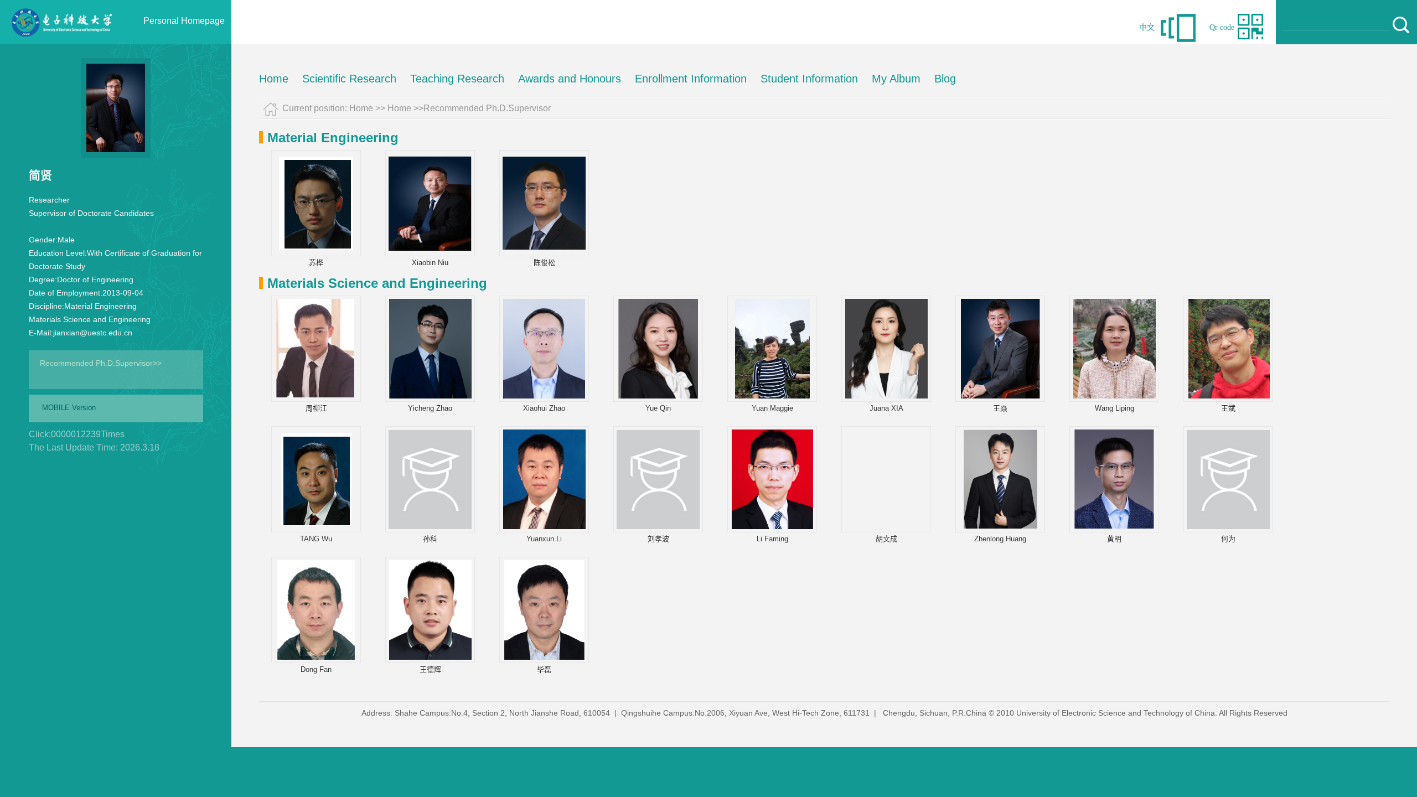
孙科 (430, 539)
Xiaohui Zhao (544, 408)
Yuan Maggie (772, 408)
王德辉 (430, 669)
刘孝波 (658, 539)
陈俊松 (544, 262)
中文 (1147, 27)
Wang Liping (1114, 408)
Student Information (809, 79)
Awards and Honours (569, 79)
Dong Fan (316, 669)
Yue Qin (658, 408)
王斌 (1228, 408)
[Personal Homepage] (61, 41)
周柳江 (316, 408)
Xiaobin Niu (430, 262)
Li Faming (772, 539)
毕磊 (544, 669)
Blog (945, 79)
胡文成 (886, 539)
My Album (896, 79)
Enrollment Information (691, 79)
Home (273, 79)
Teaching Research (457, 79)
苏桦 (316, 262)
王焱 (1000, 408)
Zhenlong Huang (1000, 539)
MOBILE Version (69, 407)
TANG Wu (316, 539)
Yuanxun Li (544, 539)
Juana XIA (886, 408)
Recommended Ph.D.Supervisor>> (101, 363)
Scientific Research (349, 79)
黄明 (1114, 539)
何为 (1228, 539)
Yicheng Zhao (430, 408)
